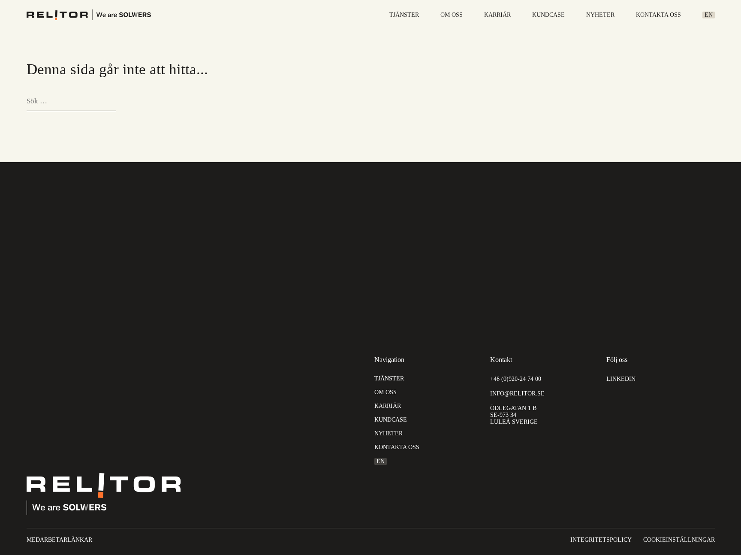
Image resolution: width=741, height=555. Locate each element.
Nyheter (600, 15)
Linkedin (621, 379)
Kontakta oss (658, 15)
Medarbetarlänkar (59, 540)
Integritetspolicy (601, 540)
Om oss (451, 15)
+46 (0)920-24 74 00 (515, 379)
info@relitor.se (517, 393)
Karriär (497, 15)
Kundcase (548, 15)
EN (709, 15)
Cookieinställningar (679, 540)
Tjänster (404, 15)
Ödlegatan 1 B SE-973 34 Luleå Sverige (514, 415)
